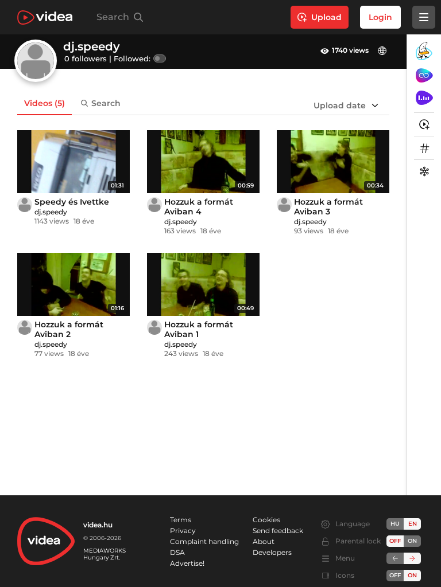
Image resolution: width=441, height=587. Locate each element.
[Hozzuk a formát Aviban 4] (203, 161)
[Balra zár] (395, 558)
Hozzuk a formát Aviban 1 (198, 329)
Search (106, 103)
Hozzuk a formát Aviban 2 (68, 329)
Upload (326, 17)
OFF (395, 575)
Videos (44, 103)
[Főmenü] (423, 17)
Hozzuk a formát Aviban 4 (198, 207)
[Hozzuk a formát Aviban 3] (333, 161)
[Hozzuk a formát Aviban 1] (203, 284)
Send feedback (278, 530)
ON (412, 541)
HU (395, 523)
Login (380, 17)
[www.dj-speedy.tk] (383, 50)
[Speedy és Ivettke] (73, 161)
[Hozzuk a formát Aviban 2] (73, 284)
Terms (180, 519)
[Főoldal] (44, 17)
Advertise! (187, 563)
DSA (177, 552)
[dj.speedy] (24, 204)
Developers (272, 552)
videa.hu (98, 525)
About (263, 541)
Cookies (266, 519)
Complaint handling (204, 541)
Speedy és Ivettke (71, 202)
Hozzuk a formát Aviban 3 (328, 207)
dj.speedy (50, 212)
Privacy (183, 530)
